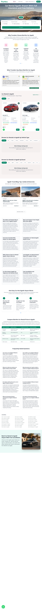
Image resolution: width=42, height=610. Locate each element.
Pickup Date (24, 21)
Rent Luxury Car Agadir (19, 421)
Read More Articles (20, 211)
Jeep (33, 162)
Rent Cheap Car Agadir (6, 418)
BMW (13, 162)
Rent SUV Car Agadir (18, 426)
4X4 (8, 140)
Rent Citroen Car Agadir (19, 418)
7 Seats (12, 140)
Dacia (21, 162)
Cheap (17, 140)
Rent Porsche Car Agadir (19, 424)
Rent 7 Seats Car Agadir (6, 416)
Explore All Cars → (36, 94)
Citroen (17, 162)
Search (21, 27)
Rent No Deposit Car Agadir (19, 422)
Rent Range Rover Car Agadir (33, 424)
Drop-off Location (14, 21)
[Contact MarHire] (3, 606)
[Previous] (3, 117)
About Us (38, 1)
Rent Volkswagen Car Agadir (33, 426)
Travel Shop (20, 1)
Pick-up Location (5, 21)
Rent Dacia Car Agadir (32, 418)
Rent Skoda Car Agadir (5, 426)
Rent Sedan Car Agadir (32, 425)
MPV (31, 140)
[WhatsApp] (4, 130)
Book (18, 129)
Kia (37, 162)
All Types (4, 140)
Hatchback (22, 140)
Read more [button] (5, 85)
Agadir (9, 98)
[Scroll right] (39, 140)
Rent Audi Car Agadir (18, 416)
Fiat (25, 162)
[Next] (39, 117)
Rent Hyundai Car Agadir (32, 419)
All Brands (4, 162)
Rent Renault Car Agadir (6, 425)
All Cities (3, 98)
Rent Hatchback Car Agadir (19, 419)
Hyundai (29, 162)
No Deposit (36, 140)
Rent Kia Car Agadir (5, 421)
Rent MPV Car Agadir (5, 422)
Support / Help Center (29, 1)
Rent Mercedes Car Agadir (32, 421)
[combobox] (6, 24)
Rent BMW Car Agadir (32, 416)
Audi (9, 162)
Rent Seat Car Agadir (18, 425)
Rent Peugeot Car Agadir (6, 424)
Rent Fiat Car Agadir (5, 419)
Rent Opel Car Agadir (32, 422)
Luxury (27, 140)
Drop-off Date (33, 21)
